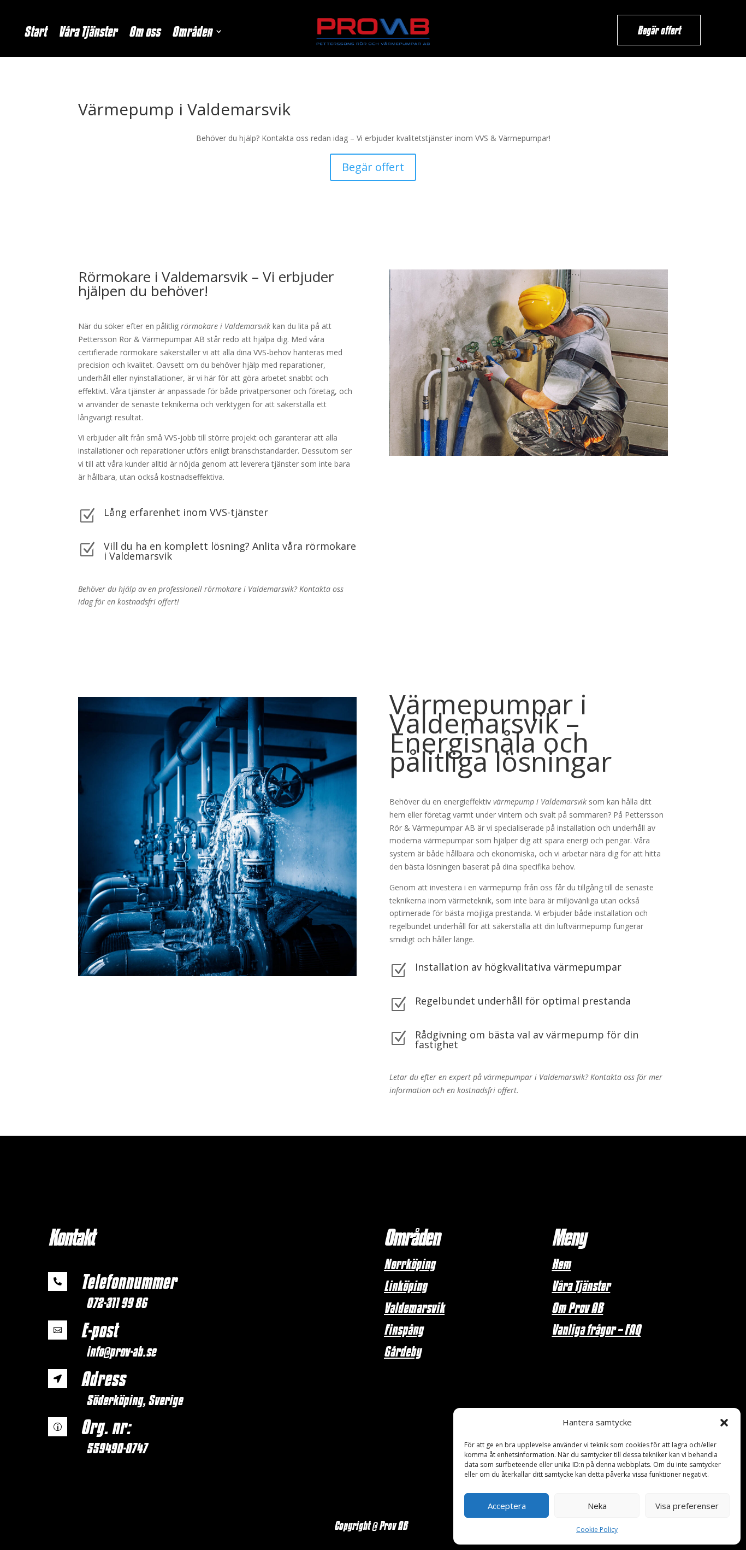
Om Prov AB (577, 1307)
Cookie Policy (597, 1529)
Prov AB (394, 1525)
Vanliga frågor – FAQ (596, 1329)
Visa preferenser (687, 1505)
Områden (192, 33)
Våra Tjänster (87, 33)
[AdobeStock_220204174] (528, 453)
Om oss (144, 33)
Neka (597, 1505)
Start (35, 33)
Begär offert (658, 30)
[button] (724, 1422)
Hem (561, 1263)
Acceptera (507, 1505)
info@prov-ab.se (121, 1351)
